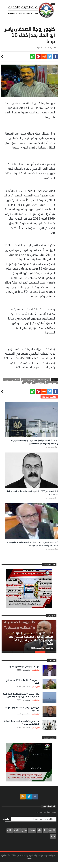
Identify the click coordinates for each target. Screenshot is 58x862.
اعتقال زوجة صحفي (28, 380)
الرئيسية (52, 830)
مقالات (17, 830)
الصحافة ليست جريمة (12, 380)
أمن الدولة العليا (43, 380)
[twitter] (49, 56)
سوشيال (32, 830)
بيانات (9, 830)
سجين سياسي (51, 383)
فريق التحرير (49, 648)
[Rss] (23, 796)
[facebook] (55, 56)
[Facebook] (35, 796)
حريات (38, 47)
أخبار (45, 830)
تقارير (39, 830)
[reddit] (44, 56)
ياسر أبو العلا (28, 383)
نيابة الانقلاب (39, 383)
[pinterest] (38, 56)
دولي (24, 830)
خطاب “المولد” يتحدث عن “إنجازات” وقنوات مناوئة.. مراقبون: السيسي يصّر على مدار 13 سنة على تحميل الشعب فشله (31, 638)
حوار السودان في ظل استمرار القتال (24, 666)
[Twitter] (29, 796)
